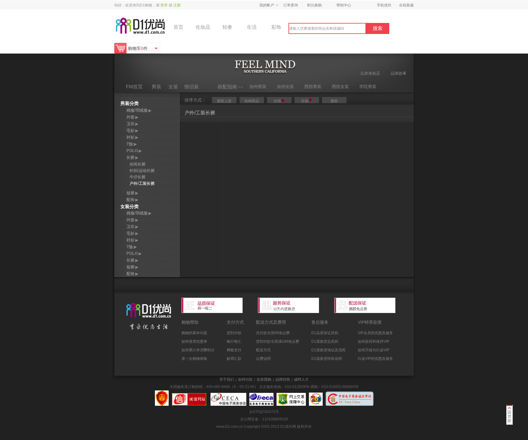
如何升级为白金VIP (373, 350)
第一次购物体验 (194, 358)
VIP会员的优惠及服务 (375, 333)
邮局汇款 (234, 358)
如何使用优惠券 (194, 341)
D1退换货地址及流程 (328, 350)
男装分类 (129, 103)
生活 (252, 27)
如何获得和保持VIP (373, 341)
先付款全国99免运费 (273, 333)
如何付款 (245, 379)
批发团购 (264, 379)
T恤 (132, 144)
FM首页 (134, 86)
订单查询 (290, 5)
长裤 (132, 157)
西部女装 (340, 86)
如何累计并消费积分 (198, 350)
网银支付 (234, 350)
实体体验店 (370, 73)
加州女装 (285, 86)
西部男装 (312, 86)
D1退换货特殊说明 (326, 358)
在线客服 (406, 5)
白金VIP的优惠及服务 (375, 358)
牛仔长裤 (137, 177)
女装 (173, 86)
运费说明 (263, 358)
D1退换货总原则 (324, 341)
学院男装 (367, 86)
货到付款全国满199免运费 (277, 341)
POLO (134, 150)
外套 (132, 117)
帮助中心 (343, 5)
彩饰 (276, 27)
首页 (178, 27)
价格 (277, 101)
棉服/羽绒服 (139, 110)
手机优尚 (384, 5)
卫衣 (132, 123)
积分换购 (314, 5)
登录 (164, 5)
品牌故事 (398, 73)
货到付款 (234, 333)
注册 (177, 5)
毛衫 (132, 130)
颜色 (334, 101)
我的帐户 (266, 5)
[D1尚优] (147, 317)
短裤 (132, 193)
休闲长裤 (137, 164)
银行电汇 (234, 341)
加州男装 (257, 86)
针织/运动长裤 (142, 170)
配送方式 (263, 350)
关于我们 (226, 379)
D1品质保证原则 (324, 333)
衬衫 (132, 137)
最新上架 (224, 101)
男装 (156, 86)
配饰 (132, 199)
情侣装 (191, 86)
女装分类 (129, 206)
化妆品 (203, 27)
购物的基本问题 (194, 333)
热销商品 (251, 101)
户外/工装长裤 (142, 183)
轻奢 (227, 27)
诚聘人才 (301, 379)
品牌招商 (282, 379)
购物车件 (138, 48)
